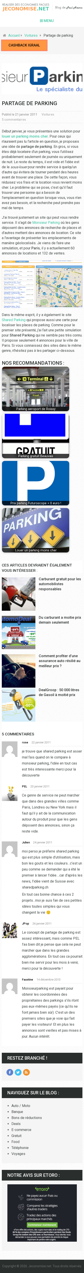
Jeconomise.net (39, 1266)
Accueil (14, 35)
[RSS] (26, 1072)
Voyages (18, 1154)
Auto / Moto (20, 1106)
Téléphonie (20, 1148)
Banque (17, 1112)
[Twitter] (18, 1072)
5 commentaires (14, 119)
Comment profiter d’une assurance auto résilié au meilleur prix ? (59, 661)
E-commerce (21, 1130)
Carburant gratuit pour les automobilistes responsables (60, 584)
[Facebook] (9, 1072)
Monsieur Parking (46, 222)
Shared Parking (14, 320)
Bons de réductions (26, 1118)
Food (15, 1142)
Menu (49, 21)
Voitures (31, 35)
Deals (16, 1124)
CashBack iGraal (24, 45)
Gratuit (16, 1136)
